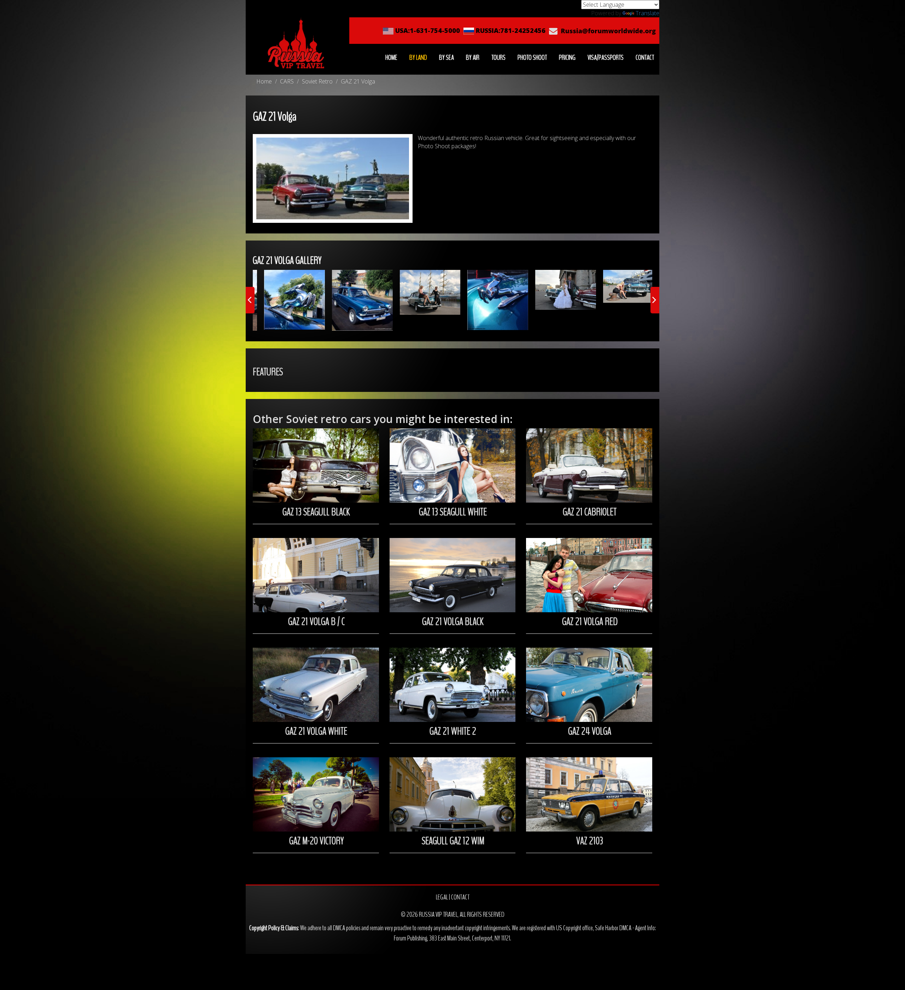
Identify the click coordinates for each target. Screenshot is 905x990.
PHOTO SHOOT (532, 57)
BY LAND (418, 57)
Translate (647, 13)
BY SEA (446, 57)
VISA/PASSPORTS (606, 57)
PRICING (567, 57)
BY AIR (472, 57)
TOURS (498, 57)
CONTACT (645, 57)
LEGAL (442, 897)
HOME (391, 57)
